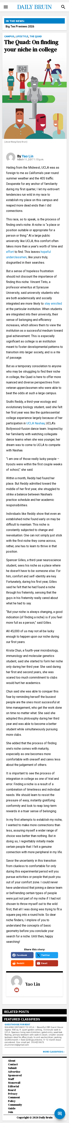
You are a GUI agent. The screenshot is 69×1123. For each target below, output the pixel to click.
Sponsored (15, 1075)
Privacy (12, 1094)
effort (10, 252)
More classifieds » (53, 1051)
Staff (11, 1079)
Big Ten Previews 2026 (20, 26)
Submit (12, 1068)
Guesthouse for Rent (17, 1024)
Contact (13, 1064)
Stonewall (14, 1083)
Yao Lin (27, 156)
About (11, 1061)
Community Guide (15, 1106)
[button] (63, 6)
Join (10, 1112)
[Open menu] (5, 6)
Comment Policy (14, 1099)
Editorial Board (13, 1088)
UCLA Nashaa (35, 423)
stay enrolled (53, 303)
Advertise (14, 1072)
